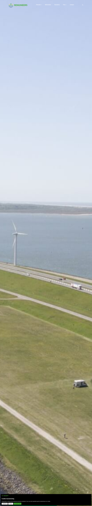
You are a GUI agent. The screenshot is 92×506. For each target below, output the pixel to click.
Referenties (48, 4)
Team (65, 8)
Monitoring (40, 14)
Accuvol (39, 17)
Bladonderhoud (41, 11)
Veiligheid (66, 10)
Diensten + (39, 4)
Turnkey (39, 15)
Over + (64, 4)
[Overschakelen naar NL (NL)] (90, 1)
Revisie (39, 10)
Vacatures (57, 4)
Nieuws (66, 7)
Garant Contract (41, 7)
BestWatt (40, 13)
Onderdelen (40, 8)
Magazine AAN (67, 11)
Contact (72, 4)
